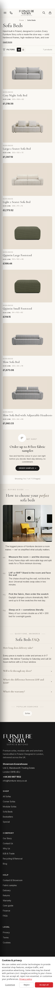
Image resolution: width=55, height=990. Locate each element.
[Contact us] (11, 13)
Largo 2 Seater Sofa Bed (17, 148)
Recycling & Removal (12, 858)
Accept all (44, 984)
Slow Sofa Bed (11, 362)
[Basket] (50, 13)
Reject (26, 984)
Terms (6, 937)
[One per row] (19, 50)
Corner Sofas (9, 801)
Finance (6, 910)
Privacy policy (25, 979)
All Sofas (7, 796)
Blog (5, 863)
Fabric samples (10, 885)
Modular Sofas (9, 806)
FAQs (5, 915)
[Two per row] (23, 50)
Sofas (27, 713)
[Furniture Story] (27, 13)
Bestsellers (8, 817)
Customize (10, 984)
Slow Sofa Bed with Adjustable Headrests (27, 415)
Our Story (7, 838)
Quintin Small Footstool (17, 308)
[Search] (44, 13)
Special (6, 822)
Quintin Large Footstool (17, 255)
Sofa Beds (8, 811)
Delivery (7, 890)
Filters (11, 50)
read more (7, 42)
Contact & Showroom (12, 880)
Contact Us (8, 843)
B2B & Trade (9, 853)
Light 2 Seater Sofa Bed (16, 202)
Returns (6, 895)
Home (21, 20)
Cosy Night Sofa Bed (15, 95)
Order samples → (27, 468)
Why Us (6, 848)
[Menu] (5, 13)
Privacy (6, 932)
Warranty (7, 900)
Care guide (8, 905)
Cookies (7, 942)
